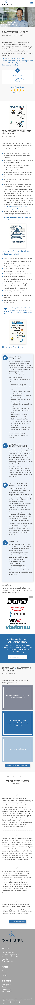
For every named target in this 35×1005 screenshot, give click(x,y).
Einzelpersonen (6, 989)
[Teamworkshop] (17, 236)
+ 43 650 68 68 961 (8, 961)
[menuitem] (31, 3)
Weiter (32, 597)
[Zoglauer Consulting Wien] (14, 3)
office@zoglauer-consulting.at (13, 1001)
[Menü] (31, 3)
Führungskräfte (6, 985)
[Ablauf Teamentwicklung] (17, 332)
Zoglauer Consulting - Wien (10, 999)
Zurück (30, 597)
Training (17, 81)
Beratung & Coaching (17, 79)
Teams (4, 987)
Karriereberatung (7, 991)
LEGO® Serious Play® (20, 526)
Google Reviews (17, 87)
